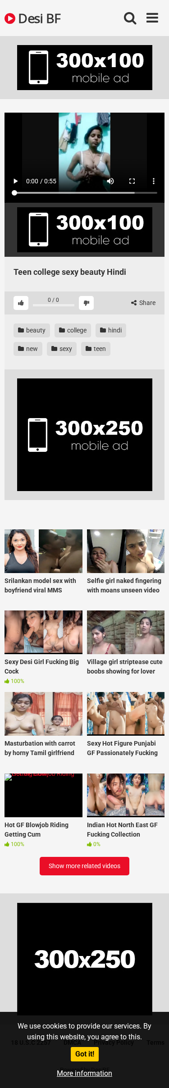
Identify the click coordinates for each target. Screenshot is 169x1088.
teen (99, 348)
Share (146, 302)
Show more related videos (84, 865)
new (31, 348)
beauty (35, 330)
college (76, 330)
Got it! (84, 1054)
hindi (114, 330)
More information (84, 1073)
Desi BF (38, 18)
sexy (65, 348)
